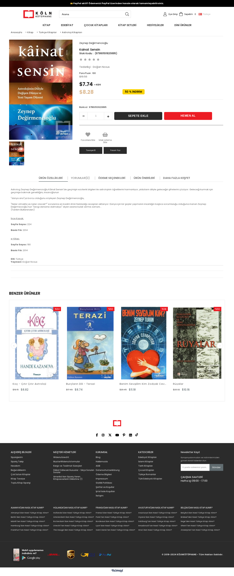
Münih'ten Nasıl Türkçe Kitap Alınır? (28, 521)
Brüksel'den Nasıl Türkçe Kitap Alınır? (199, 517)
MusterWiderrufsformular (66, 461)
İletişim (99, 496)
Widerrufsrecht (61, 457)
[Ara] (127, 14)
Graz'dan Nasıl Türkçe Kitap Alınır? (155, 530)
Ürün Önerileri (144, 178)
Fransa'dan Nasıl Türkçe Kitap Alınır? (114, 513)
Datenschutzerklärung (108, 470)
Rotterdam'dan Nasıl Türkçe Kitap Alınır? (73, 521)
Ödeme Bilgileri (104, 474)
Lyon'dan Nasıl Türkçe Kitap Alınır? (112, 526)
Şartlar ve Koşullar (105, 487)
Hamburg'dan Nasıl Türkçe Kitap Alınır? (30, 526)
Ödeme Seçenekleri (111, 178)
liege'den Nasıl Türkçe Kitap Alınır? (197, 521)
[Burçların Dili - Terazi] (37, 343)
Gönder (216, 467)
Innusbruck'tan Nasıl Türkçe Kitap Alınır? (157, 526)
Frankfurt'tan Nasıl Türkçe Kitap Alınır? (29, 530)
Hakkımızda (102, 461)
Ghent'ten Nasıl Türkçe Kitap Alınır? (198, 526)
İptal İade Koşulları (105, 491)
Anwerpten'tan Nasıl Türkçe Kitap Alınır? (200, 530)
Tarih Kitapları (145, 466)
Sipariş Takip (17, 461)
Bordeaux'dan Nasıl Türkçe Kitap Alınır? (115, 521)
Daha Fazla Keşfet (176, 178)
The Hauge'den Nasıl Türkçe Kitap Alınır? (73, 530)
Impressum (102, 479)
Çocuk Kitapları (146, 470)
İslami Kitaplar (145, 461)
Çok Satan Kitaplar (20, 474)
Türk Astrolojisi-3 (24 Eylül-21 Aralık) (197, 384)
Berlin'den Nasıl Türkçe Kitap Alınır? (28, 517)
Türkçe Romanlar (147, 474)
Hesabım (15, 466)
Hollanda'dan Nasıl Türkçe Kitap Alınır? (72, 513)
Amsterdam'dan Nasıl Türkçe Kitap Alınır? (73, 517)
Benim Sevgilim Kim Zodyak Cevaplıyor (90, 384)
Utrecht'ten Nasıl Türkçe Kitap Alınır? (71, 526)
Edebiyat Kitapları (147, 457)
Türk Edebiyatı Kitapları (150, 479)
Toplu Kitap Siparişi (20, 483)
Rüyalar (125, 384)
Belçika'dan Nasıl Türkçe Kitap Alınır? (199, 513)
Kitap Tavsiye (18, 479)
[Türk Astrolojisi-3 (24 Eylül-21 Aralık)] (197, 343)
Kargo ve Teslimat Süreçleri (67, 466)
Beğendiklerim (18, 470)
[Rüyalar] (144, 343)
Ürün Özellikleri (51, 178)
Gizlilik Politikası (104, 483)
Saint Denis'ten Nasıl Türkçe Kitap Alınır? (115, 530)
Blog (98, 457)
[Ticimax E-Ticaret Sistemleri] (117, 571)
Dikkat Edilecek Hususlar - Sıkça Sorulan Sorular (73, 471)
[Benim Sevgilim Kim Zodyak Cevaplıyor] (90, 343)
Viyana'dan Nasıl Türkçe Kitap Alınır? (156, 517)
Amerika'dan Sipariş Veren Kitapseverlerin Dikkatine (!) (68, 477)
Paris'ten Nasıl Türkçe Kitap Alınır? (112, 517)
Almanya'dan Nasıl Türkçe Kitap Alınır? (30, 513)
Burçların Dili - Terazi (27, 384)
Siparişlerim (17, 457)
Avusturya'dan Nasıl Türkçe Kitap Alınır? (157, 513)
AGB (98, 466)
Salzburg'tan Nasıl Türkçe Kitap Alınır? (157, 521)
